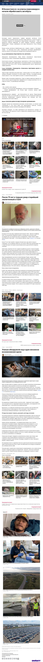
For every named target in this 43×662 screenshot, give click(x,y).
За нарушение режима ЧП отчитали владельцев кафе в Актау (28, 192)
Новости (9, 1)
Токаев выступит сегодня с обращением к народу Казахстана (28, 508)
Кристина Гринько (8, 354)
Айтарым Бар (11, 4)
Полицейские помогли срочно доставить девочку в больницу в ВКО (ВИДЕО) (18, 616)
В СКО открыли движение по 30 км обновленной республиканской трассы (17, 589)
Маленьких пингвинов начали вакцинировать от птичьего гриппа (15, 563)
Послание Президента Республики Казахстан (10, 654)
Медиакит (3, 656)
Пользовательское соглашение (7, 653)
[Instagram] (6, 658)
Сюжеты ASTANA (9, 6)
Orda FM (29, 1)
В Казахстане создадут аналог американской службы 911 (14, 189)
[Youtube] (12, 658)
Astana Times (3, 4)
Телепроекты (14, 1)
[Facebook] (2, 658)
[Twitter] (4, 658)
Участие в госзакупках (6, 655)
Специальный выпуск (16, 4)
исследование (9, 453)
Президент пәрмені (22, 4)
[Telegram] (10, 658)
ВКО (3, 138)
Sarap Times (7, 4)
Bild (4, 239)
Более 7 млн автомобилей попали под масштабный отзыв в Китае (16, 643)
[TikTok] (14, 658)
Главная (3, 6)
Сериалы (19, 1)
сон (14, 453)
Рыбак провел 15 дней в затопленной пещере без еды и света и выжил (17, 536)
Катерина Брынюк (8, 202)
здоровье (4, 453)
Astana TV (32, 238)
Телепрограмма (24, 1)
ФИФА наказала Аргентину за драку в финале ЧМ (31, 345)
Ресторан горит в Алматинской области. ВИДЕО (12, 341)
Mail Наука (12, 391)
